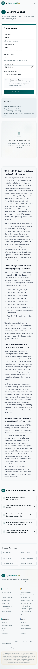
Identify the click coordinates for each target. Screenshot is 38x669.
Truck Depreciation (26, 563)
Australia (4, 622)
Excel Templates (25, 606)
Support (13, 648)
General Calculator (7, 598)
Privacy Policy (24, 625)
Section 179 (5, 609)
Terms (8, 648)
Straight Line (7, 553)
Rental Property (6, 611)
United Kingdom (6, 625)
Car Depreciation (8, 563)
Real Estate (4, 595)
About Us (23, 622)
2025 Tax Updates (25, 611)
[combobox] (14, 74)
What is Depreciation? (27, 595)
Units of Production (27, 558)
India (3, 631)
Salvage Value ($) (9, 44)
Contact (22, 631)
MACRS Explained (25, 598)
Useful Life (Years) (9, 54)
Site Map (23, 633)
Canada (3, 628)
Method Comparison (26, 600)
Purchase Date (8, 64)
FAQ (21, 614)
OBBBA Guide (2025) (26, 609)
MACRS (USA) (5, 600)
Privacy (3, 648)
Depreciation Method (10, 71)
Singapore (4, 633)
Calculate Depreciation (19, 92)
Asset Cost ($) (8, 34)
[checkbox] (6, 80)
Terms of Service (25, 628)
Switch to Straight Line (16, 80)
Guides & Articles (25, 592)
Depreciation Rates (26, 603)
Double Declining (26, 553)
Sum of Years (7, 558)
